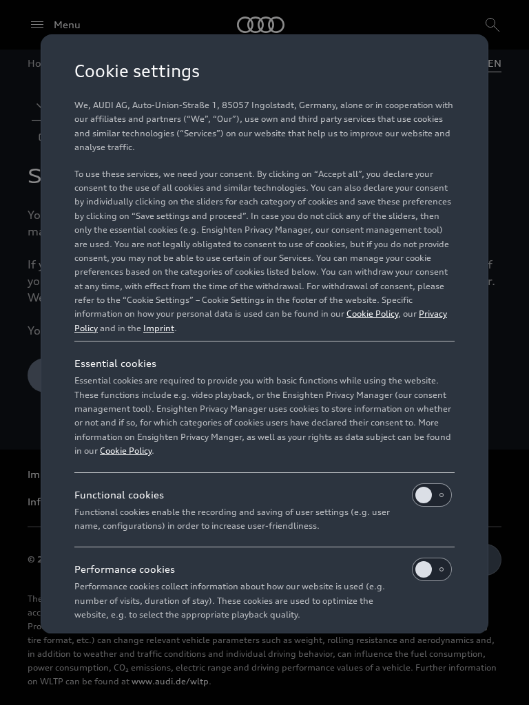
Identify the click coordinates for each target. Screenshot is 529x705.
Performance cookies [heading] (124, 569)
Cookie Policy (372, 313)
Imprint (158, 328)
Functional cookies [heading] (119, 495)
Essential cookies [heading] (115, 363)
